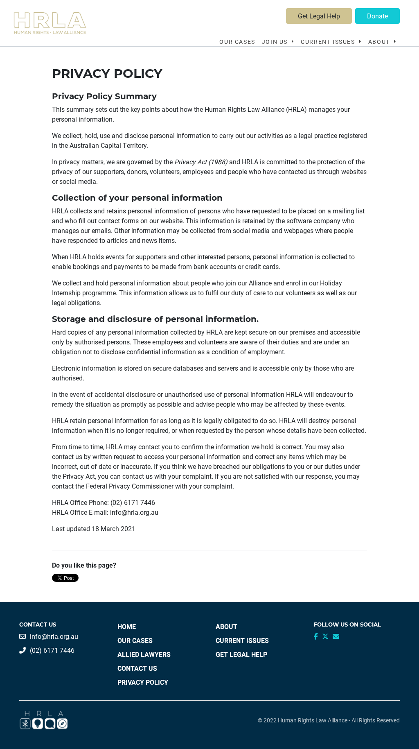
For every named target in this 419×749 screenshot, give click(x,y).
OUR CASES (237, 41)
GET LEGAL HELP (241, 654)
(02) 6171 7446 (52, 650)
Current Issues (329, 41)
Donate (377, 15)
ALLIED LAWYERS (144, 654)
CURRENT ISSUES (242, 640)
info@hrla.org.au (54, 636)
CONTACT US (137, 668)
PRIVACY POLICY (142, 682)
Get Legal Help (319, 15)
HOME (126, 626)
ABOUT (226, 626)
